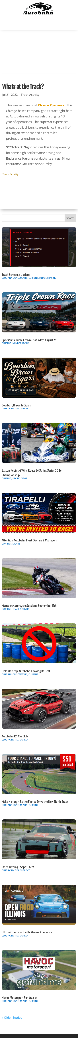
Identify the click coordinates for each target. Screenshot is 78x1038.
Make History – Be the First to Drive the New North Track (35, 801)
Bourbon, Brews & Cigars (16, 405)
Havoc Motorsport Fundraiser (19, 997)
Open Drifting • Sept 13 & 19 (18, 867)
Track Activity (30, 95)
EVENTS (16, 543)
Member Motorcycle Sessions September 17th (29, 605)
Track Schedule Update (16, 275)
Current (33, 277)
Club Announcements (14, 277)
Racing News (20, 478)
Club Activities (10, 408)
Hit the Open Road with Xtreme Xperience (27, 932)
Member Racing (47, 277)
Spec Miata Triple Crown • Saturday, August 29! (29, 340)
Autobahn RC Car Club (15, 736)
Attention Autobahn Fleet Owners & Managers (29, 540)
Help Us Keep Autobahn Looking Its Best (26, 671)
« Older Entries (12, 1018)
